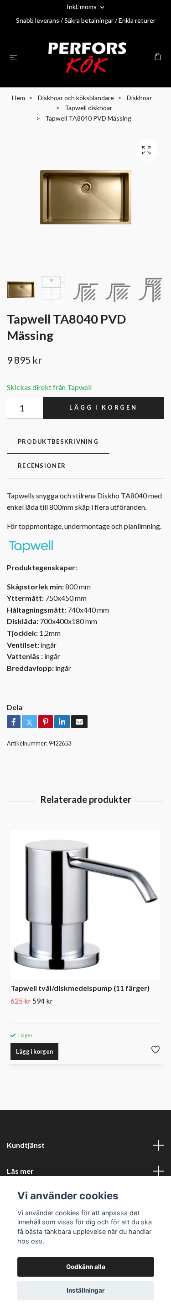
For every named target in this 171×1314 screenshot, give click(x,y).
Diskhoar (139, 97)
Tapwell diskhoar (88, 108)
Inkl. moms (82, 6)
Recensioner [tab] (42, 465)
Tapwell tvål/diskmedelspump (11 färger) (80, 988)
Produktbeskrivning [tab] (58, 441)
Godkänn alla (85, 1266)
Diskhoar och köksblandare (76, 97)
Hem (18, 97)
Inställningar (86, 1290)
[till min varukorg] (157, 56)
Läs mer (20, 1171)
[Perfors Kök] (87, 57)
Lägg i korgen (103, 407)
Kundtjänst (26, 1145)
